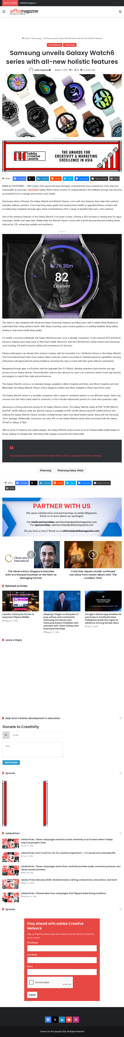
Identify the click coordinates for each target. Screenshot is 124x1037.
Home (26, 38)
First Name (33, 942)
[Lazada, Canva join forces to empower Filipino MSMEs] (20, 601)
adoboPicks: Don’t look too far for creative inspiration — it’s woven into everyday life (68, 852)
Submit (32, 994)
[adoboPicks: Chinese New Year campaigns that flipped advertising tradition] (10, 897)
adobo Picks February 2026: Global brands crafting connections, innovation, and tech (69, 879)
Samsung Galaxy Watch (71, 470)
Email (30, 966)
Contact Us (45, 1031)
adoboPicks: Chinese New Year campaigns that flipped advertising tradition (63, 893)
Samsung (32, 189)
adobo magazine (41, 70)
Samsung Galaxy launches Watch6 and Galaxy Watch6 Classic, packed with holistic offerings (56, 455)
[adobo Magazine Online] (24, 11)
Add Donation (11, 762)
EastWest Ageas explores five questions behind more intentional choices (51, 3)
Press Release (55, 45)
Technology (36, 38)
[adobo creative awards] (62, 156)
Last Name (33, 954)
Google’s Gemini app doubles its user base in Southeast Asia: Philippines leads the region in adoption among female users (103, 618)
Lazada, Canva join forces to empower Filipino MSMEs (18, 616)
